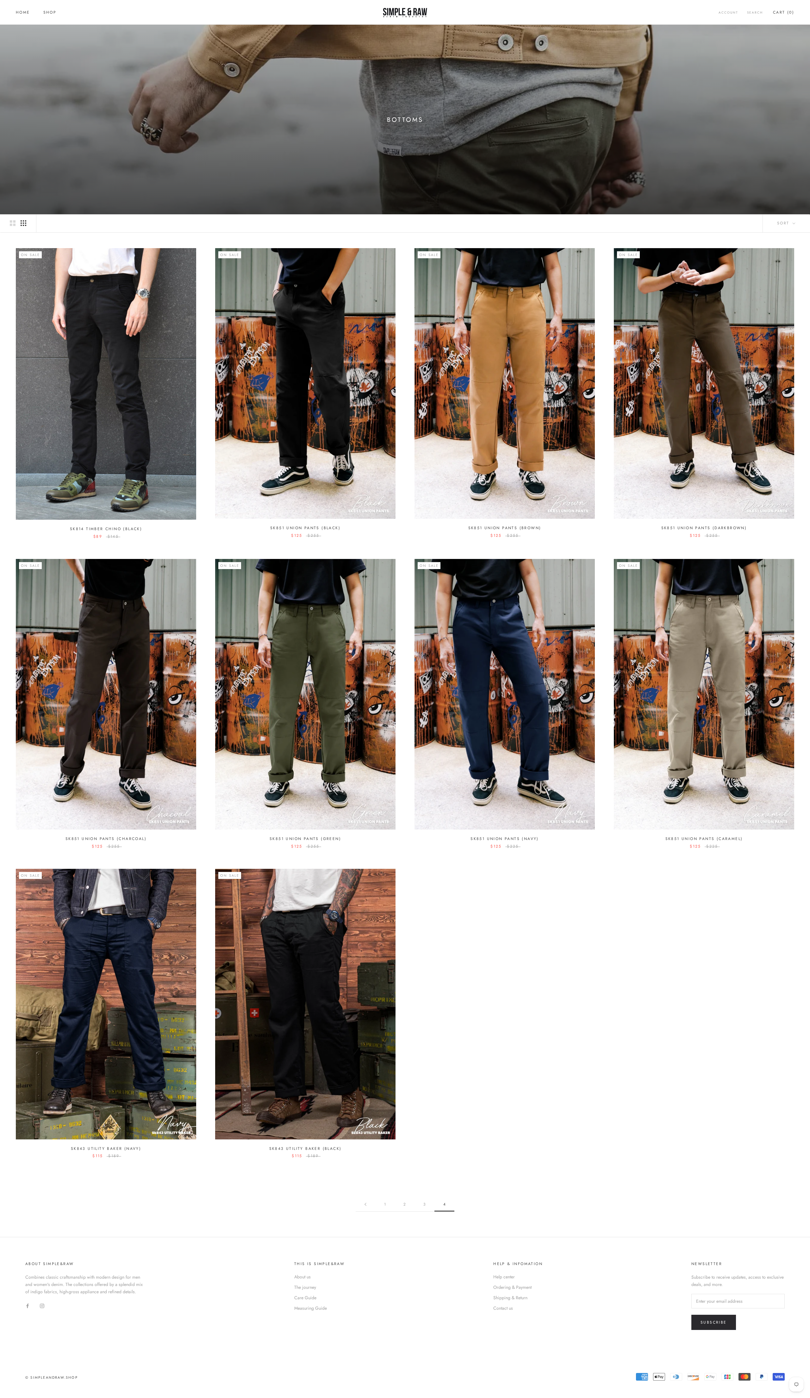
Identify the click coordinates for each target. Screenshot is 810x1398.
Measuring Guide (310, 1308)
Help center (504, 1277)
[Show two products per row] (13, 223)
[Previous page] (365, 1204)
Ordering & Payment (512, 1287)
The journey (305, 1287)
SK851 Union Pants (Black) (305, 528)
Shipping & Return (510, 1298)
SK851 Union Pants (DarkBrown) (704, 528)
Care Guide (305, 1298)
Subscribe (714, 1322)
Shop (50, 12)
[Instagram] (42, 1305)
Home (23, 12)
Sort (784, 223)
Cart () (783, 12)
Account (728, 12)
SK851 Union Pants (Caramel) (704, 839)
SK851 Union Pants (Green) (305, 839)
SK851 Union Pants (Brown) (504, 528)
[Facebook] (27, 1305)
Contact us (503, 1308)
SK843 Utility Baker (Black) (305, 1148)
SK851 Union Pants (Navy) (504, 839)
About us (302, 1277)
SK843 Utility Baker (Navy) (106, 1148)
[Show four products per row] (23, 223)
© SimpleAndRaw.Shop (51, 1377)
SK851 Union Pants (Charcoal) (105, 839)
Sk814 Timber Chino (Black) (106, 529)
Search (755, 12)
